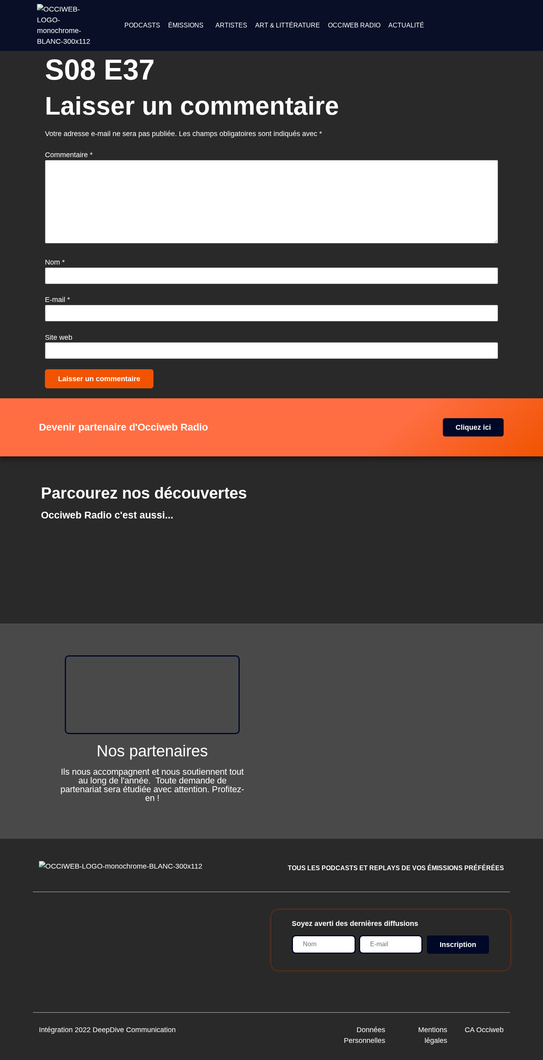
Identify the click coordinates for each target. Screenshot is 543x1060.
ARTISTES (231, 25)
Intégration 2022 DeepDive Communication (107, 1030)
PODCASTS (142, 25)
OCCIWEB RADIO (354, 25)
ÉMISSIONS (186, 25)
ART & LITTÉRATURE (287, 25)
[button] (187, 25)
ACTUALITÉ (406, 25)
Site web (58, 337)
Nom (55, 262)
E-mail (57, 299)
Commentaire (69, 154)
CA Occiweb (484, 1030)
